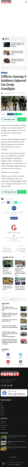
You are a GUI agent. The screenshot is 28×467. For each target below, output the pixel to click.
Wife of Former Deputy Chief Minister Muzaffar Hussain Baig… (17, 51)
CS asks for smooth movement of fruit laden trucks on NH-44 (8, 250)
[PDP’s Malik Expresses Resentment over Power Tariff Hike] (8, 263)
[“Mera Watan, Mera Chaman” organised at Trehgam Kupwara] (20, 281)
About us (3, 423)
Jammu (5, 72)
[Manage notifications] (3, 464)
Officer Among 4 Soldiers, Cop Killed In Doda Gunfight (20, 250)
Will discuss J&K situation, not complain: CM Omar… (17, 442)
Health (2, 411)
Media (2, 412)
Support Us (3, 427)
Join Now (22, 119)
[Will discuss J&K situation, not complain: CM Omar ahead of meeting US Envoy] (20, 263)
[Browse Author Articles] (14, 228)
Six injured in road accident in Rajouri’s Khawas (17, 447)
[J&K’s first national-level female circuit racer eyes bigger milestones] (7, 44)
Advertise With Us (5, 425)
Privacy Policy (13, 457)
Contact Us (3, 429)
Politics (2, 409)
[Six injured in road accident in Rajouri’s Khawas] (8, 281)
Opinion (2, 407)
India (2, 405)
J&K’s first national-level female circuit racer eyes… (17, 43)
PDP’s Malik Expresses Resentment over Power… (17, 436)
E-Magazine (3, 421)
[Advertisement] (14, 22)
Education (3, 414)
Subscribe (15, 218)
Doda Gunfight (11, 198)
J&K (2, 72)
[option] (14, 52)
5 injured (6, 198)
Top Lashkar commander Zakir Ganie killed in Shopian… (17, 59)
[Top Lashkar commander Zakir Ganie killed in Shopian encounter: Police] (7, 59)
